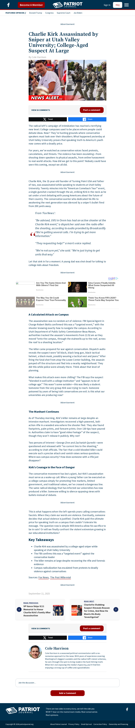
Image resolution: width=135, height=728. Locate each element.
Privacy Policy (73, 724)
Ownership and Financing (118, 724)
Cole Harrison (39, 57)
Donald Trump (35, 12)
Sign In (107, 4)
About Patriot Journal (58, 724)
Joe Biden (78, 12)
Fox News (43, 577)
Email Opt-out (86, 724)
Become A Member (31, 5)
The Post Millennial (60, 577)
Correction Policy (100, 724)
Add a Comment (67, 693)
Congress (49, 12)
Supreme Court (63, 12)
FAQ (118, 4)
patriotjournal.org (26, 724)
